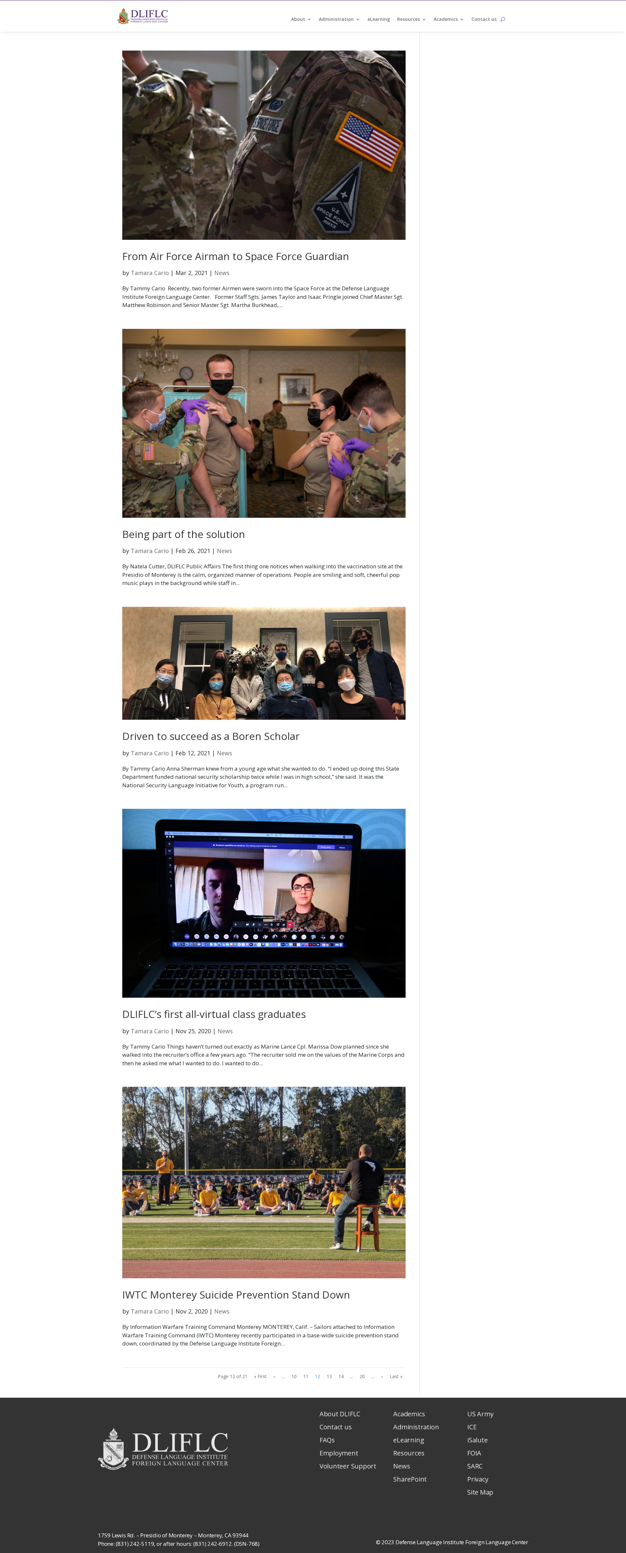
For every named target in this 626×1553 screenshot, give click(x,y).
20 (362, 1376)
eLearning (378, 19)
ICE (471, 1426)
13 (329, 1376)
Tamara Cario (150, 273)
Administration (336, 19)
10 (294, 1376)
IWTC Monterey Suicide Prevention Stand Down (236, 1294)
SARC (475, 1466)
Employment (339, 1453)
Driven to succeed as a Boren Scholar (211, 736)
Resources (408, 19)
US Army (480, 1413)
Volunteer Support (348, 1466)
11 (305, 1376)
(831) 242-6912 (212, 1543)
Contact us (484, 19)
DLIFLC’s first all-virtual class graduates (214, 1014)
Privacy (477, 1479)
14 (341, 1376)
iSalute (477, 1440)
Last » (396, 1376)
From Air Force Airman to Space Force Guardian (237, 256)
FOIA (474, 1453)
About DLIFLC (340, 1413)
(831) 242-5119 (135, 1543)
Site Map (480, 1492)
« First (260, 1376)
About (298, 19)
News (222, 273)
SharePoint (410, 1479)
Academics (446, 19)
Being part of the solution (183, 534)
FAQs (327, 1440)
